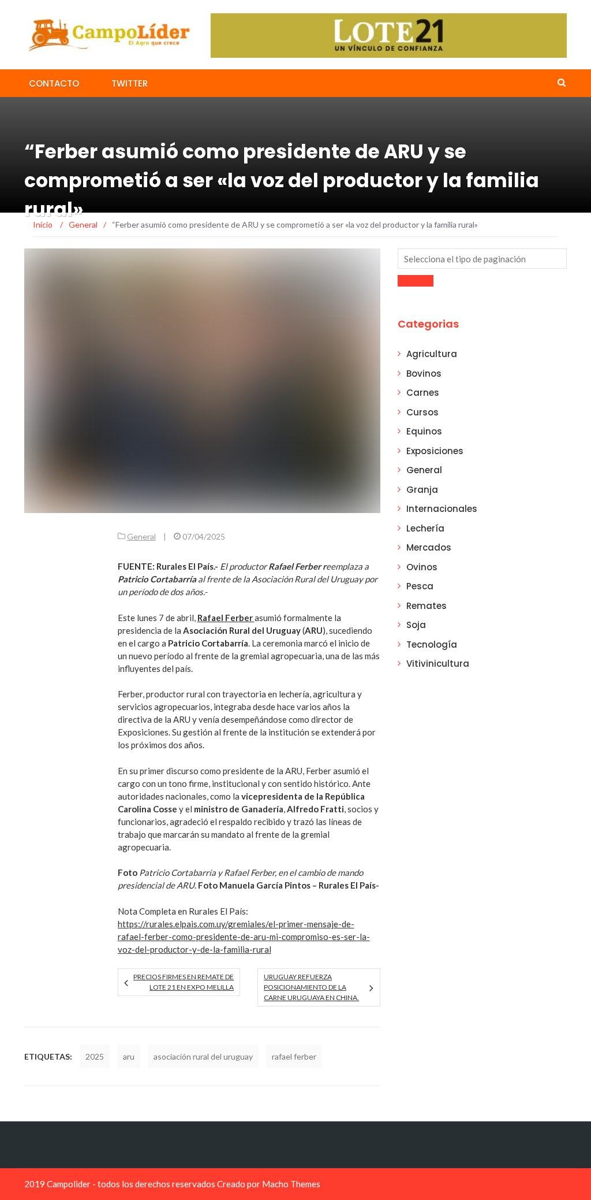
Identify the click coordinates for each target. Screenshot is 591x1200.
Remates (426, 606)
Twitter (129, 83)
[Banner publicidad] (389, 34)
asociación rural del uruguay (203, 1056)
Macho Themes (291, 1184)
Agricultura (431, 354)
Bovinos (424, 373)
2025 (94, 1056)
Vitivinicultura (437, 663)
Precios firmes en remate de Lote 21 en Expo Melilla (183, 981)
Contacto (54, 83)
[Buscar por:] (482, 258)
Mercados (428, 547)
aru (128, 1056)
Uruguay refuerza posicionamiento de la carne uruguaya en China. (311, 987)
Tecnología (431, 644)
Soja (416, 625)
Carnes (422, 393)
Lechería (425, 528)
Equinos (424, 431)
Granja (422, 490)
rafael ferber (294, 1056)
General (141, 536)
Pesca (419, 586)
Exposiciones (434, 451)
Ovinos (421, 567)
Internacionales (441, 509)
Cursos (422, 412)
